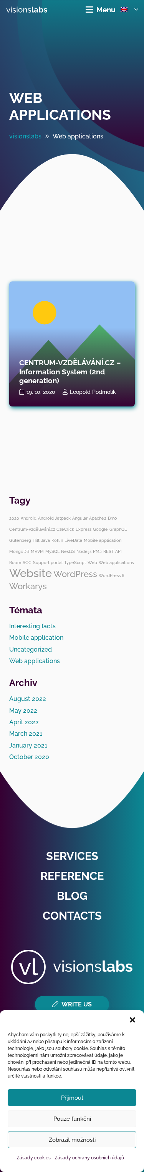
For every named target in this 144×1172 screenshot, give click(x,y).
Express (83, 529)
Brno (112, 518)
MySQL (52, 551)
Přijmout (72, 1097)
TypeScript (75, 562)
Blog (72, 895)
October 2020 (29, 757)
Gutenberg (20, 540)
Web (92, 562)
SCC (27, 562)
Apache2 (97, 518)
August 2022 (27, 698)
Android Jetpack (54, 518)
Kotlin (57, 540)
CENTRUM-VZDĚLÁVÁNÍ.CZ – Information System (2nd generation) (70, 371)
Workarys (28, 586)
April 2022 (24, 722)
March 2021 (25, 733)
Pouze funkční (72, 1118)
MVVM (37, 551)
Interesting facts (32, 626)
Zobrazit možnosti (72, 1139)
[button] (132, 1020)
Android (28, 518)
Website (30, 573)
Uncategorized (30, 649)
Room (15, 562)
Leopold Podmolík (93, 391)
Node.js (83, 551)
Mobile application (102, 540)
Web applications (60, 106)
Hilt (36, 540)
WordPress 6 (111, 575)
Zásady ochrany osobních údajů (89, 1158)
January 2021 (28, 745)
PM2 (97, 551)
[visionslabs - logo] (26, 10)
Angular (80, 518)
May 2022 (23, 710)
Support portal (48, 562)
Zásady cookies (34, 1158)
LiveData (73, 540)
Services (72, 856)
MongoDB (19, 551)
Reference (72, 876)
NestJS (68, 551)
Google (100, 529)
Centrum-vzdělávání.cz (32, 529)
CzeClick (65, 529)
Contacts (72, 915)
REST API (112, 551)
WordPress (75, 574)
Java (45, 540)
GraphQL (118, 529)
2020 (14, 518)
